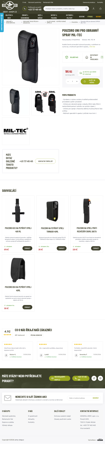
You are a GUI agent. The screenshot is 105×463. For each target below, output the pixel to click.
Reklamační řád (48, 2)
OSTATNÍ (81, 16)
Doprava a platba (8, 422)
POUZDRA (75, 22)
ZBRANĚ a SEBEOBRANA (25, 16)
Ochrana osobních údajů (62, 416)
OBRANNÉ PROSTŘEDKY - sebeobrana (31, 22)
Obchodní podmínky (34, 2)
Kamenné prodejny (89, 2)
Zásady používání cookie (62, 419)
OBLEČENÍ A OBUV (9, 16)
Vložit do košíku (92, 81)
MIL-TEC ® (91, 39)
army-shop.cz (19, 440)
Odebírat (96, 398)
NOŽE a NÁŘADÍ (40, 16)
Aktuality (31, 419)
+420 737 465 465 (34, 9)
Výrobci (90, 16)
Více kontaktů (85, 428)
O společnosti (32, 416)
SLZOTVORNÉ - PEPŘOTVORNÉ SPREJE (56, 22)
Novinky (98, 16)
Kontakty (100, 2)
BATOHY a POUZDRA (54, 16)
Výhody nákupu (7, 425)
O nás (24, 2)
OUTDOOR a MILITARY (69, 16)
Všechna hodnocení (36, 335)
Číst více (92, 46)
